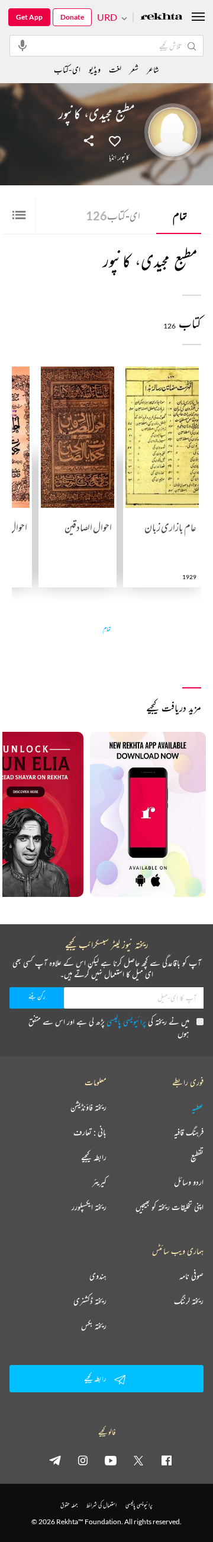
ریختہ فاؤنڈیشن (88, 1107)
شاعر (153, 69)
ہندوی (97, 1276)
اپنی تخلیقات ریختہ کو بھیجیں (169, 1207)
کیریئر (99, 1182)
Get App (29, 16)
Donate (72, 16)
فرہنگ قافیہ (189, 1132)
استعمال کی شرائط (101, 1505)
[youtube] (110, 1460)
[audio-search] (22, 45)
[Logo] (161, 17)
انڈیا (112, 157)
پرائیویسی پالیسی (126, 1021)
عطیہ (198, 1107)
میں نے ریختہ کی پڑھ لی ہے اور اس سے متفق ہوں (108, 1027)
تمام (180, 215)
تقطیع (197, 1157)
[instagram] (82, 1460)
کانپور (124, 157)
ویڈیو (95, 69)
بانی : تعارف (89, 1132)
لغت (115, 69)
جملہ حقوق (69, 1505)
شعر (134, 69)
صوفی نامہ (191, 1276)
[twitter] (138, 1460)
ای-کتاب (113, 215)
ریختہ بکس (93, 1326)
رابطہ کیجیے (93, 1157)
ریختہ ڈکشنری (89, 1301)
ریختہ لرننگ (189, 1301)
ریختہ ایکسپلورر (89, 1207)
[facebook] (166, 1460)
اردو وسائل (189, 1182)
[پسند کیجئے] (114, 140)
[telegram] (55, 1460)
